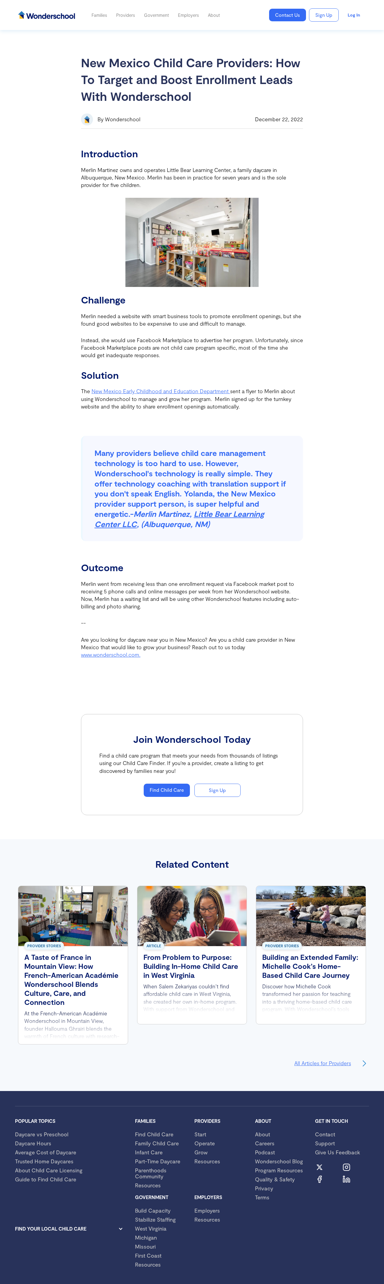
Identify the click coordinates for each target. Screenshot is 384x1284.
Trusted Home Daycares (44, 1161)
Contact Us (287, 15)
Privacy (264, 1188)
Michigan (146, 1237)
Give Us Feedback (337, 1152)
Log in (354, 14)
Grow (201, 1152)
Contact (325, 1134)
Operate (204, 1143)
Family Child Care (157, 1143)
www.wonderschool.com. (110, 654)
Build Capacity (153, 1210)
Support (325, 1143)
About (262, 1134)
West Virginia (150, 1228)
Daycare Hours (33, 1143)
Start (200, 1134)
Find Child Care (167, 790)
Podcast (265, 1152)
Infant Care (149, 1152)
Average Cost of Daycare (45, 1152)
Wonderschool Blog (279, 1161)
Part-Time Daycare (157, 1161)
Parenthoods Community (150, 1173)
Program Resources (279, 1170)
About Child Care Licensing (48, 1170)
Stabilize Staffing (155, 1219)
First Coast (148, 1255)
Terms (262, 1197)
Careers (264, 1143)
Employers (207, 1210)
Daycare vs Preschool (41, 1134)
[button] (99, 15)
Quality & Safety (275, 1179)
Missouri (145, 1246)
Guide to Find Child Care (45, 1179)
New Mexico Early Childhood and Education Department (161, 391)
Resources (148, 1185)
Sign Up (323, 15)
